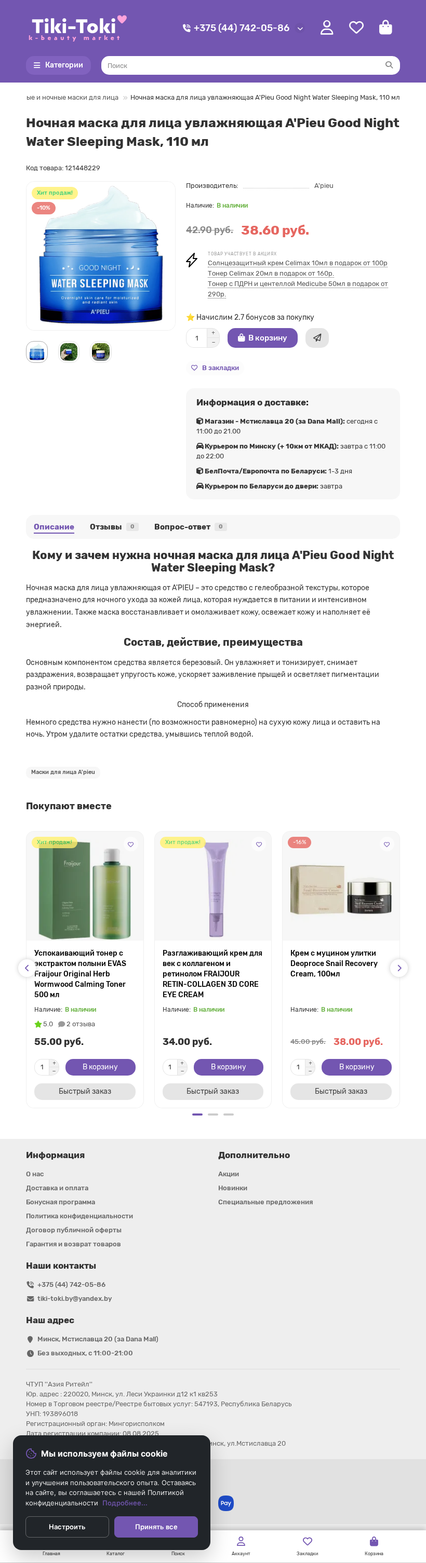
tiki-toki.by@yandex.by (74, 1298)
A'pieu (324, 185)
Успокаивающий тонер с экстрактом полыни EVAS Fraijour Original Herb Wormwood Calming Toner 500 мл (80, 974)
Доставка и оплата (57, 1188)
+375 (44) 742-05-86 (241, 28)
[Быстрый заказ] (317, 338)
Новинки (232, 1188)
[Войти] (327, 28)
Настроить (67, 1527)
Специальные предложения (265, 1202)
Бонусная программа (60, 1202)
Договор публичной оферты (74, 1230)
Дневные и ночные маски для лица (62, 97)
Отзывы (112, 527)
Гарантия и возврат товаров (73, 1244)
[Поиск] (389, 65)
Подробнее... (125, 1503)
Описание (54, 527)
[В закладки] (131, 844)
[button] (27, 968)
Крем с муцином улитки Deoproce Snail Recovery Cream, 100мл (334, 963)
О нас (35, 1174)
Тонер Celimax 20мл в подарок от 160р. (271, 273)
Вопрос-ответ (188, 527)
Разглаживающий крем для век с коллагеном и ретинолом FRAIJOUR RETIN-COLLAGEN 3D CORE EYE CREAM (212, 974)
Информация (55, 1155)
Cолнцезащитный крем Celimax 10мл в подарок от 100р (298, 263)
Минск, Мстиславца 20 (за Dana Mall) (97, 1339)
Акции (228, 1174)
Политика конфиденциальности (79, 1216)
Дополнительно (254, 1155)
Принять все (156, 1527)
